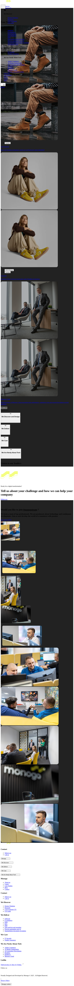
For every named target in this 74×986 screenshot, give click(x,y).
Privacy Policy (5, 980)
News (5, 77)
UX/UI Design (12, 21)
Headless (10, 66)
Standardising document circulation (18, 42)
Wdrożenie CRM (13, 44)
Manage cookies (6, 984)
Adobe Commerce (13, 61)
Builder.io (11, 68)
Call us (7, 855)
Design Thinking (13, 18)
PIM (9, 37)
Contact (2, 87)
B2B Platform (12, 34)
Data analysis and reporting (16, 39)
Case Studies (8, 75)
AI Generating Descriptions (16, 65)
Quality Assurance (13, 54)
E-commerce (11, 32)
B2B (6, 922)
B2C (6, 924)
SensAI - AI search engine (16, 72)
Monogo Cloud (12, 70)
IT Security (11, 52)
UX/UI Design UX (10, 909)
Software (10, 30)
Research (10, 19)
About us (7, 882)
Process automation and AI (16, 41)
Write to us (4, 499)
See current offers (6, 520)
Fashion (7, 143)
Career (6, 79)
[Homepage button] (6, 4)
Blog (5, 80)
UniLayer (7, 73)
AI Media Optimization (15, 63)
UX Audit (11, 23)
